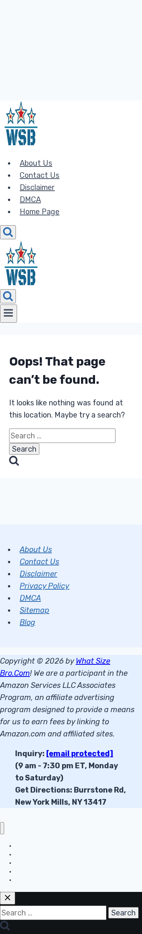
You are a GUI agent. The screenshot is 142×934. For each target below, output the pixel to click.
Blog (27, 622)
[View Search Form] (8, 232)
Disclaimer (37, 187)
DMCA (30, 199)
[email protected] (79, 753)
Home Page (39, 211)
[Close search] (7, 898)
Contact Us (39, 175)
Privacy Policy (44, 585)
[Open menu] (8, 314)
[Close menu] (2, 828)
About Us (36, 163)
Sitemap (34, 610)
